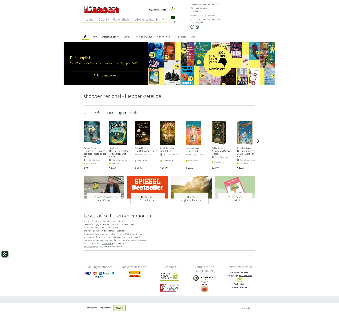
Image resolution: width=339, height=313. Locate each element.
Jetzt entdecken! (107, 75)
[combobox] (122, 19)
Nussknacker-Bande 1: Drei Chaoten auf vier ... (248, 153)
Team (94, 36)
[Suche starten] (163, 19)
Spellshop (165, 151)
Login (163, 9)
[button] (173, 20)
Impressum (106, 307)
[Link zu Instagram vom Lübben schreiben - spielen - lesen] (197, 27)
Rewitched (192, 151)
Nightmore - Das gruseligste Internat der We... (95, 153)
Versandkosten (245, 275)
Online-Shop (107, 243)
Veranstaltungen (144, 36)
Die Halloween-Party (146, 151)
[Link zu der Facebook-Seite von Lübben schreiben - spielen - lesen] (192, 27)
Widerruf (119, 308)
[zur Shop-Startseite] (101, 9)
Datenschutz (91, 307)
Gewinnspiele (163, 36)
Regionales (180, 36)
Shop (193, 36)
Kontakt (211, 15)
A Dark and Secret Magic (221, 152)
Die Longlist (80, 57)
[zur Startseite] (85, 36)
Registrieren (154, 9)
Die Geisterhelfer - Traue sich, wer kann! (119, 153)
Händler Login (247, 308)
